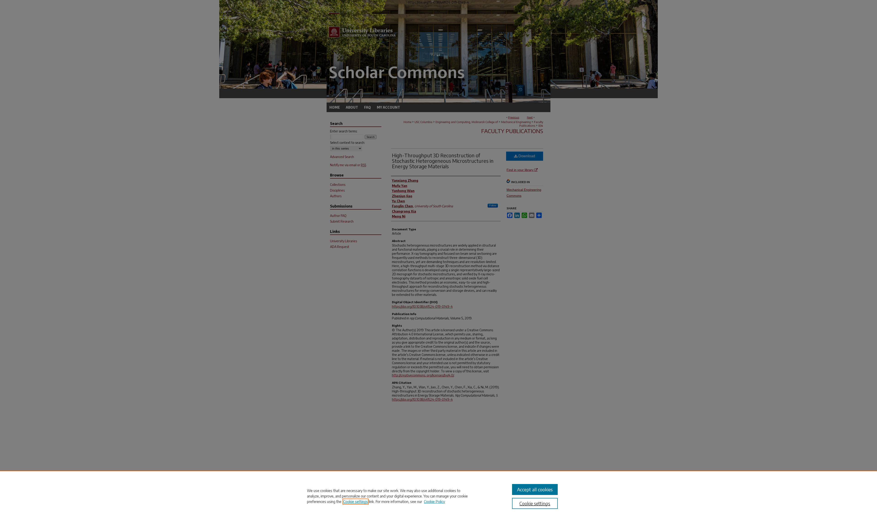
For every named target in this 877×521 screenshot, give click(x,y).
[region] (438, 496)
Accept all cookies (535, 489)
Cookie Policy (434, 501)
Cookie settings (355, 501)
